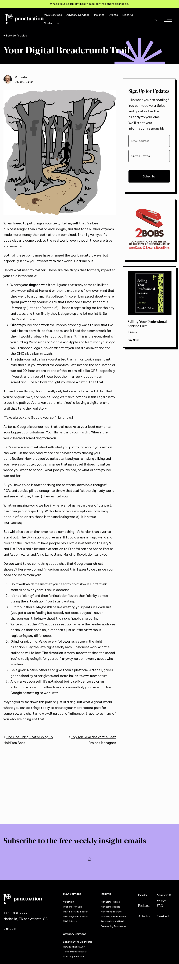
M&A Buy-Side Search (75, 916)
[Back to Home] (29, 899)
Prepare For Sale (73, 906)
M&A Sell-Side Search (75, 911)
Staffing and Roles (73, 956)
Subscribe (149, 176)
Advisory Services (74, 934)
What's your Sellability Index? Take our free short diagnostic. (89, 4)
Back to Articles (16, 35)
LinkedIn (9, 928)
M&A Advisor (70, 921)
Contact (163, 916)
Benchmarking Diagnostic (77, 941)
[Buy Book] (149, 307)
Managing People (110, 901)
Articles (144, 916)
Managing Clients (110, 906)
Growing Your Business (113, 916)
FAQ (160, 905)
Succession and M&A (112, 921)
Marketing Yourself (112, 911)
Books (142, 894)
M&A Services (72, 894)
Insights (106, 894)
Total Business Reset (75, 951)
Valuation (68, 901)
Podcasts (144, 905)
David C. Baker (24, 82)
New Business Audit (74, 946)
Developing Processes (113, 926)
